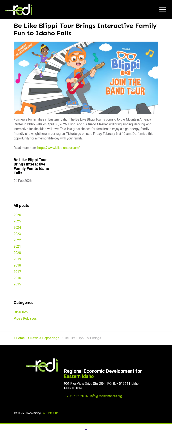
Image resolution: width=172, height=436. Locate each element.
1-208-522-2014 (76, 396)
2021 (17, 246)
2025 (17, 221)
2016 (17, 278)
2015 (17, 284)
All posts (21, 205)
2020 (17, 253)
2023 (17, 234)
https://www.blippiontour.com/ (58, 148)
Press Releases (25, 318)
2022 (17, 240)
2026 (17, 215)
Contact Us (52, 413)
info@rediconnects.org (106, 396)
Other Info (21, 312)
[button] (86, 429)
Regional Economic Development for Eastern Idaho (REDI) (19, 9)
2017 (17, 272)
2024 (17, 228)
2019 (17, 259)
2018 (17, 265)
